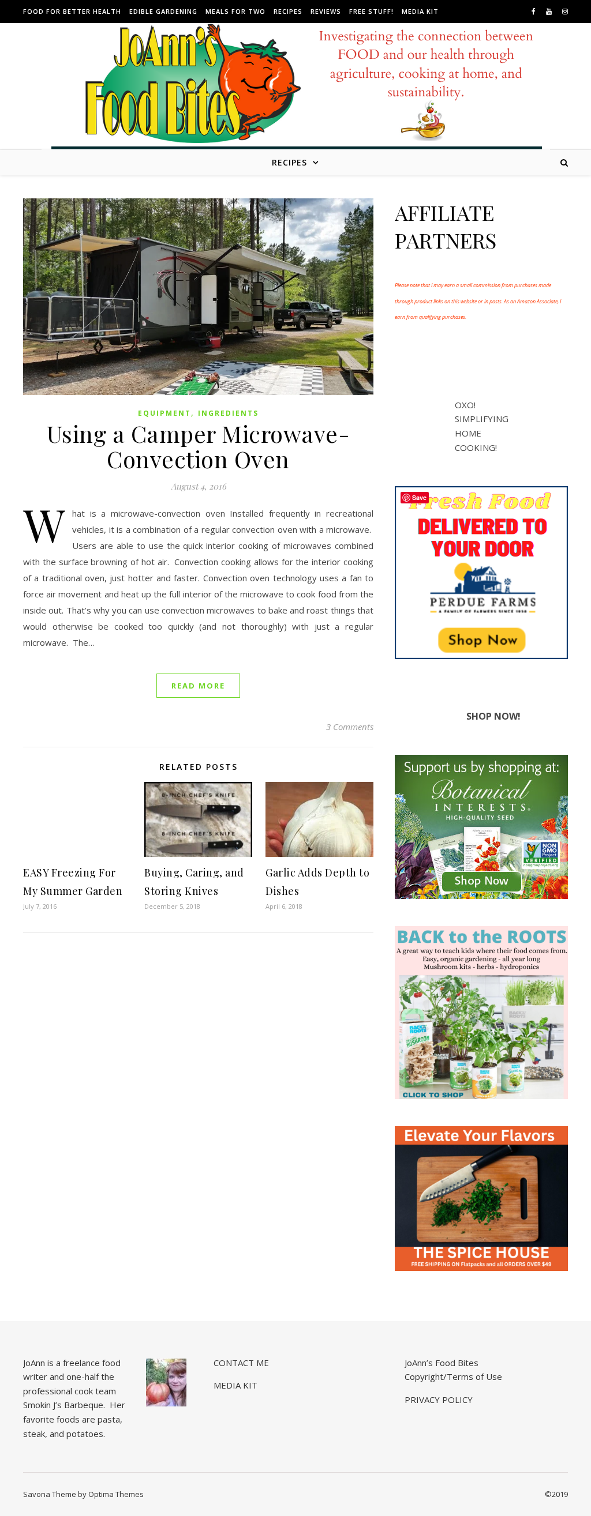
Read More (198, 685)
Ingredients (228, 413)
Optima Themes (116, 1494)
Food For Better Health (72, 11)
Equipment (164, 413)
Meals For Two (235, 11)
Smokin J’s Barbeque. (64, 1404)
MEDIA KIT (420, 11)
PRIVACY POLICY (439, 1399)
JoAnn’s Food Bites (441, 1362)
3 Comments (349, 726)
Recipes (288, 11)
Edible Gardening (163, 11)
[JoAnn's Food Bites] (296, 95)
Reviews (326, 11)
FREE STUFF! (371, 11)
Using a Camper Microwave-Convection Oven (198, 446)
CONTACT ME (241, 1362)
